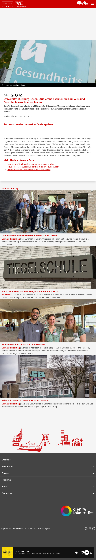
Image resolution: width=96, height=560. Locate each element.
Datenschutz (18, 528)
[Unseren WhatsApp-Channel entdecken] (86, 528)
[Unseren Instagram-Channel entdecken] (93, 528)
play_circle (86, 552)
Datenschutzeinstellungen (38, 528)
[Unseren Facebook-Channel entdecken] (90, 528)
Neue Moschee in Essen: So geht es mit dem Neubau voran (33, 167)
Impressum (6, 528)
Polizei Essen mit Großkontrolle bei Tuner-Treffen (28, 170)
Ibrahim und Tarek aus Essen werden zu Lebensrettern (31, 164)
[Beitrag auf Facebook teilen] (16, 95)
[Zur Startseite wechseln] (7, 4)
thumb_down (82, 552)
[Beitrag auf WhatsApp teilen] (12, 95)
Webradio (6, 460)
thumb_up (90, 552)
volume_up (76, 552)
